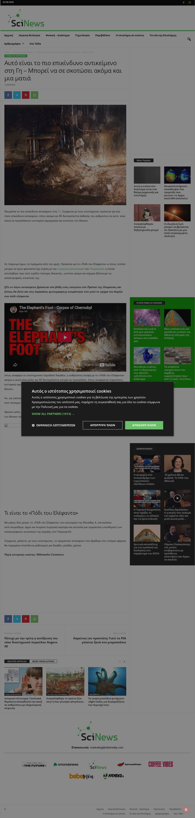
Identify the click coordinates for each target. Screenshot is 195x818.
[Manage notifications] (186, 810)
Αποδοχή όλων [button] (144, 425)
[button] (97, 413)
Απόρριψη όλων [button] (102, 425)
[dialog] (97, 409)
